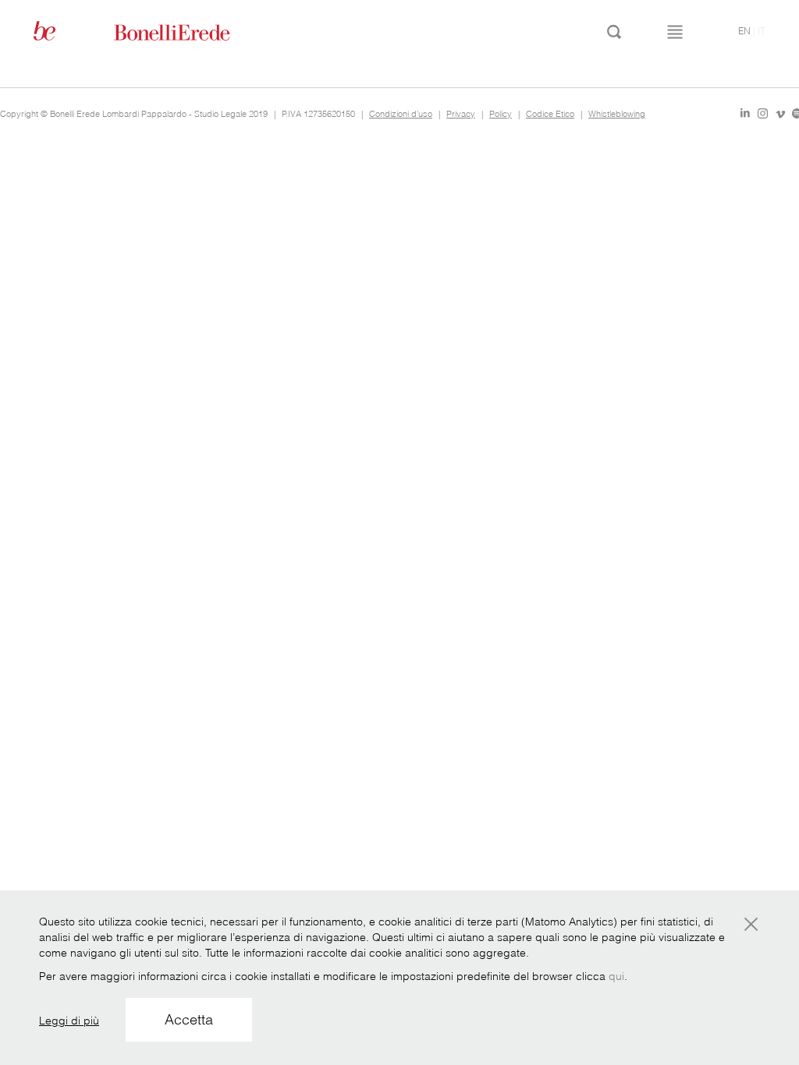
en (744, 31)
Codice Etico (550, 113)
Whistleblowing (616, 113)
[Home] (190, 31)
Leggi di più (69, 1021)
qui (616, 976)
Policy (500, 113)
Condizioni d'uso (400, 113)
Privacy (460, 113)
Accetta (189, 1019)
